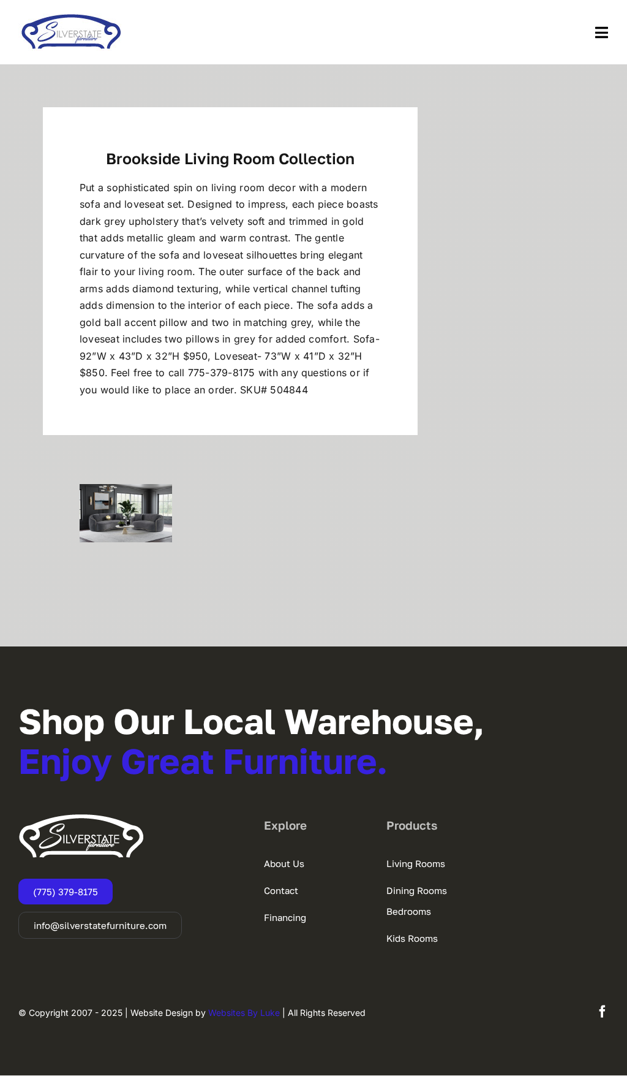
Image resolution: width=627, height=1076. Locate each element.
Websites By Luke (244, 1012)
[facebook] (602, 1012)
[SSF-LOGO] (71, 18)
